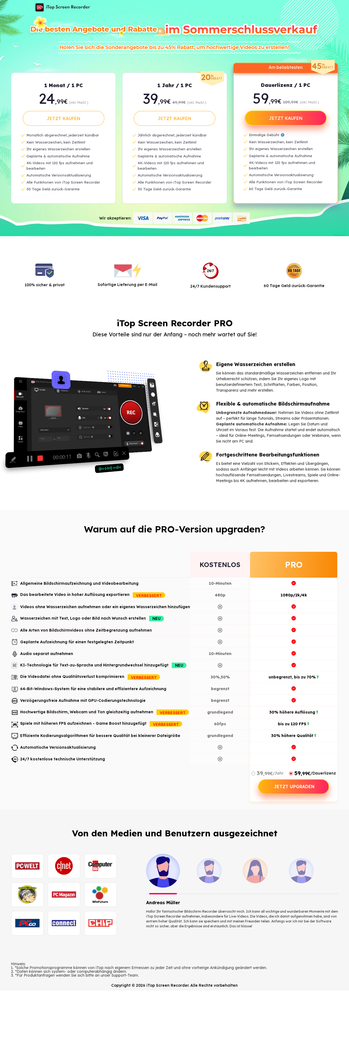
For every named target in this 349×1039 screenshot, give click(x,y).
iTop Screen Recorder (62, 7)
